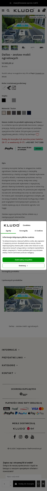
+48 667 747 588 (35, 142)
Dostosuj (22, 266)
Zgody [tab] (8, 231)
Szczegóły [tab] (23, 231)
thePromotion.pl (34, 448)
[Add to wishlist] (38, 483)
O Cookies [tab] (39, 231)
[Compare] (41, 294)
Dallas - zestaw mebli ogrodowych (23, 326)
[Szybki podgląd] (41, 299)
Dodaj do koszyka (26, 484)
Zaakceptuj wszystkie (23, 260)
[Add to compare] (43, 483)
